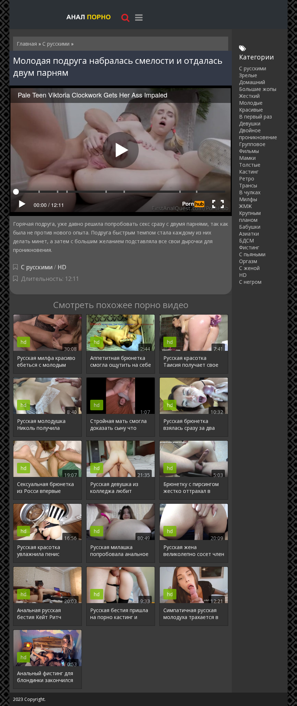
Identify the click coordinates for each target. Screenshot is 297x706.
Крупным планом (250, 216)
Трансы (248, 185)
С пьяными (252, 254)
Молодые (251, 102)
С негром (250, 281)
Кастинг (249, 171)
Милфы (248, 199)
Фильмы (249, 151)
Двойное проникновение (258, 134)
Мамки (247, 157)
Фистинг (249, 247)
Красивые (251, 109)
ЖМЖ (245, 206)
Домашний (252, 82)
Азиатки (249, 233)
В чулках (249, 192)
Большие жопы (257, 89)
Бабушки (249, 226)
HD (62, 267)
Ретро (246, 178)
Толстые (249, 164)
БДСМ (246, 240)
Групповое (252, 144)
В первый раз (255, 116)
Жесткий (249, 95)
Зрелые (248, 75)
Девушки (249, 123)
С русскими (37, 267)
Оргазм (248, 261)
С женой (249, 268)
